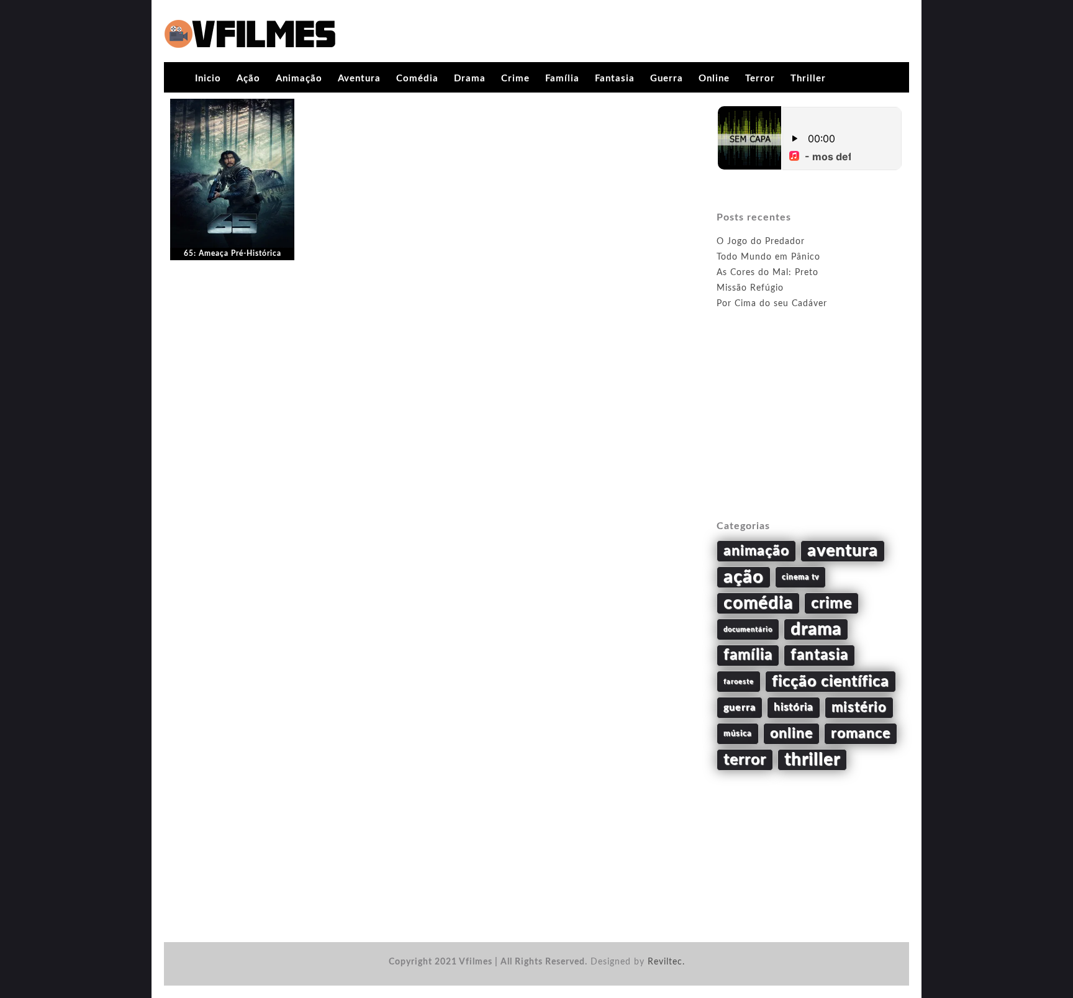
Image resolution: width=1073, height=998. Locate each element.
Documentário (747, 629)
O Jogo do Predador (761, 241)
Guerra (666, 78)
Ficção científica (830, 681)
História (793, 707)
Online (714, 78)
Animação (299, 78)
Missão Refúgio (750, 288)
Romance (860, 733)
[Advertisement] (810, 429)
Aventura (359, 78)
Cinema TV (800, 577)
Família (562, 78)
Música (737, 733)
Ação (248, 78)
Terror (760, 78)
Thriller (808, 78)
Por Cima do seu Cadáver (772, 303)
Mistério (859, 707)
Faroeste (738, 681)
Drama (470, 78)
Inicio (208, 78)
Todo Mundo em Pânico (768, 257)
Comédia (417, 78)
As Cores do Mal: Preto (767, 272)
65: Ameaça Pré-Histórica (232, 253)
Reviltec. (666, 962)
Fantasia (615, 78)
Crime (515, 78)
